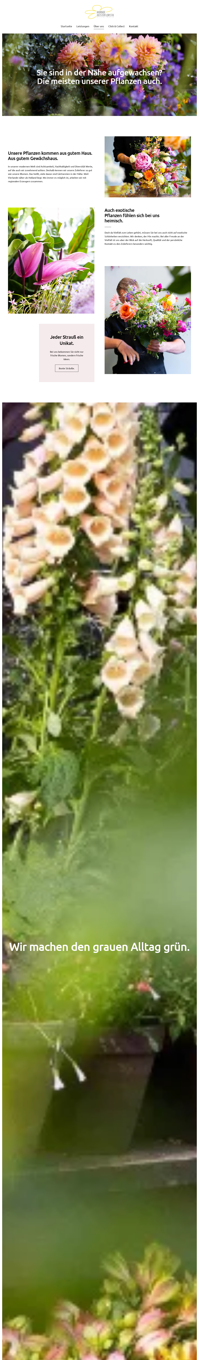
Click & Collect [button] (116, 26)
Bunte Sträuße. (67, 368)
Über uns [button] (99, 26)
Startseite (66, 26)
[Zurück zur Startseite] (99, 12)
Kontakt (133, 26)
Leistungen (82, 26)
